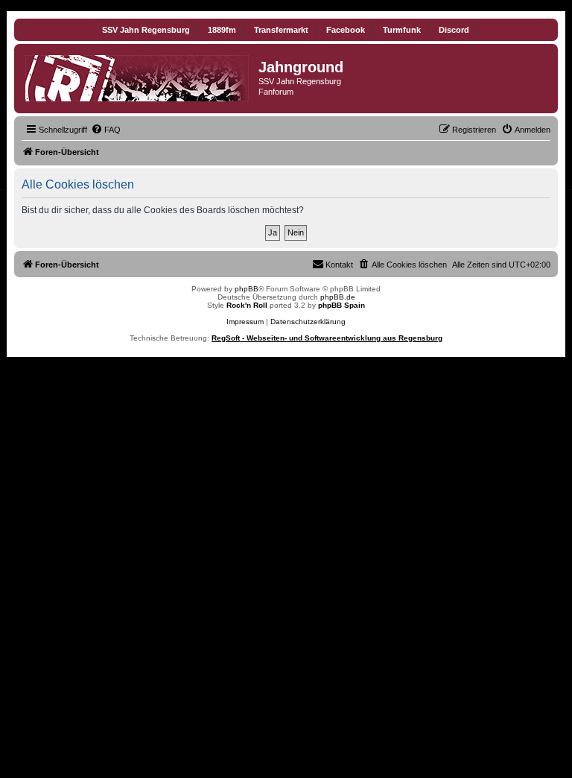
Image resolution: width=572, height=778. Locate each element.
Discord (454, 29)
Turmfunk (402, 29)
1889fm (222, 29)
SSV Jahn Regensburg (146, 29)
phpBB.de (337, 297)
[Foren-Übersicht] (138, 75)
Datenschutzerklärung (308, 321)
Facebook (345, 29)
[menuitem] (106, 130)
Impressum (245, 321)
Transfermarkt (281, 29)
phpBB (246, 289)
